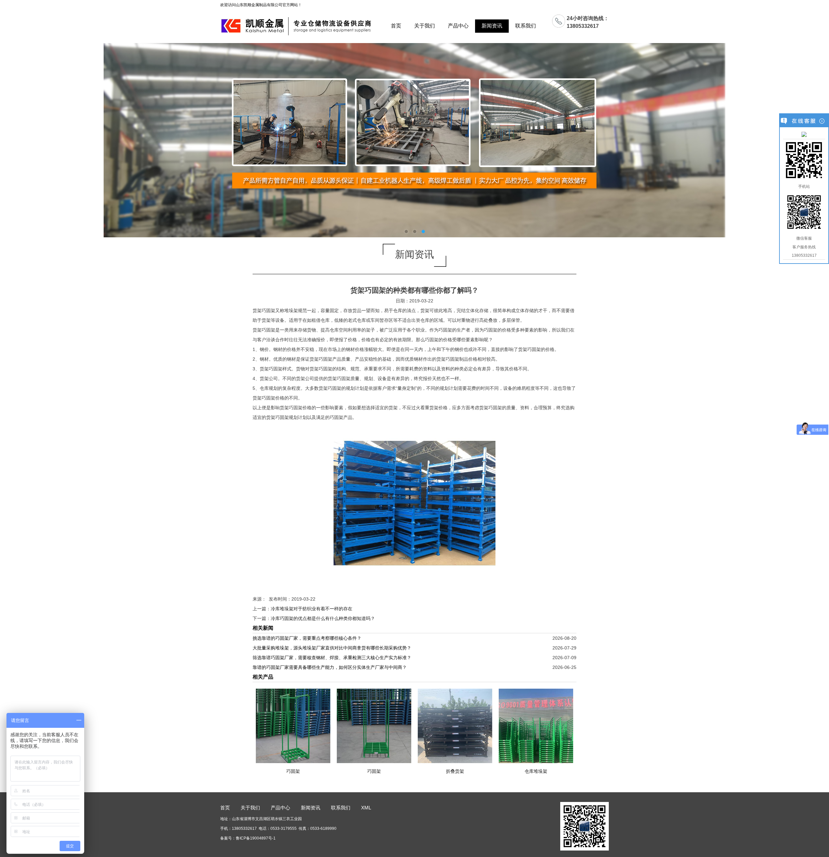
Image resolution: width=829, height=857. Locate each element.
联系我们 (525, 25)
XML (366, 807)
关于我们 (424, 25)
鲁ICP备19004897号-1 (256, 838)
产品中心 (458, 25)
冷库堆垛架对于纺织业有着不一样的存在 (311, 608)
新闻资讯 (492, 25)
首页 (396, 25)
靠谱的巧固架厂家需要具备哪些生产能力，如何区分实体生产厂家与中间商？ (330, 667)
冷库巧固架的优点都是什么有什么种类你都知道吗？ (323, 618)
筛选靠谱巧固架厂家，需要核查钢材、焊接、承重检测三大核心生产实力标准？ (332, 657)
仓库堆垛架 (536, 771)
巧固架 (293, 771)
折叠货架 (455, 771)
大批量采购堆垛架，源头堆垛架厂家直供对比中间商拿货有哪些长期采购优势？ (332, 647)
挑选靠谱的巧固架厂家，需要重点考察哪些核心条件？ (307, 638)
